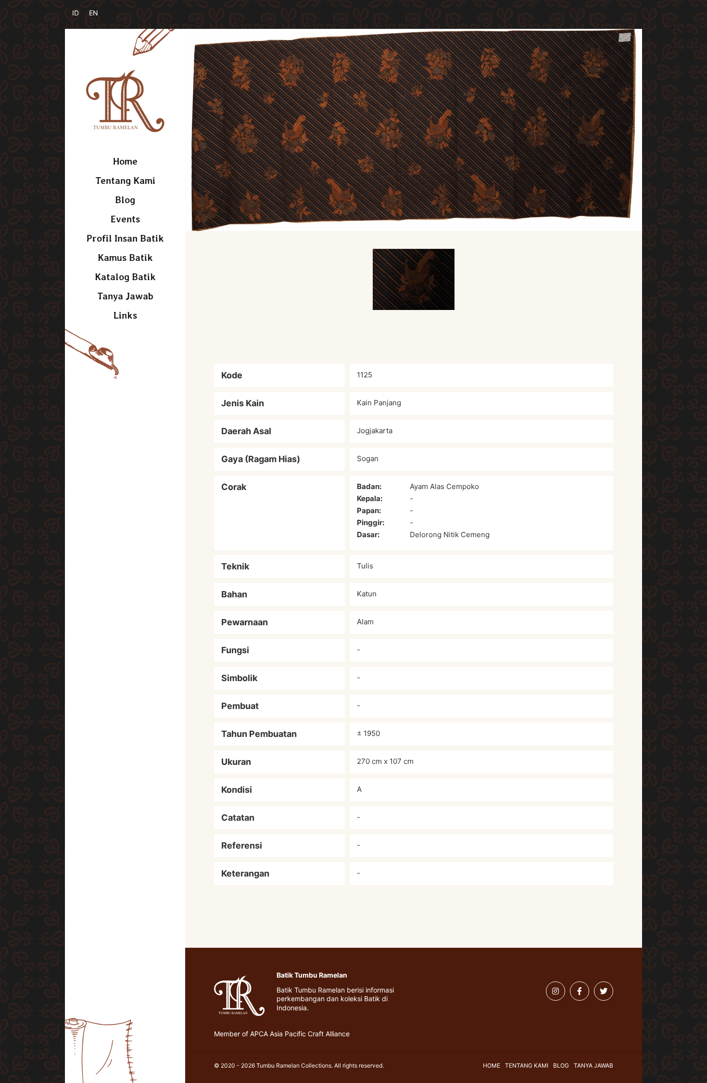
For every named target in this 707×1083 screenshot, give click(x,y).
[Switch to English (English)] (100, 18)
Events (125, 219)
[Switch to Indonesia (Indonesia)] (83, 18)
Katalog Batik (125, 277)
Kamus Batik (125, 257)
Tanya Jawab (125, 296)
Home (125, 161)
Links (125, 315)
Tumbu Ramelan (125, 101)
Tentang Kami (125, 180)
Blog (125, 200)
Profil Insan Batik (125, 238)
